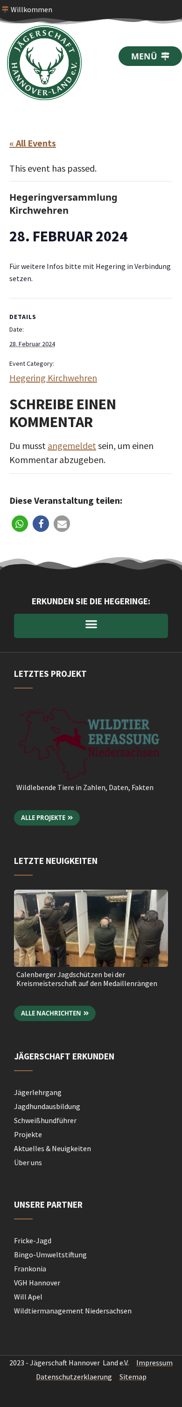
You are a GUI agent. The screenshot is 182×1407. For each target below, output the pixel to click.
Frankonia (30, 1268)
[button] (20, 523)
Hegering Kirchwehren (53, 378)
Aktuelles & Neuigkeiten (52, 1148)
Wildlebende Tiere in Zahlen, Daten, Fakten (85, 787)
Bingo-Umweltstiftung (50, 1254)
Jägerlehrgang (38, 1092)
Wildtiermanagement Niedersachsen (73, 1310)
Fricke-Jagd (32, 1240)
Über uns (28, 1162)
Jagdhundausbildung (47, 1106)
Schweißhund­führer (45, 1120)
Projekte (28, 1134)
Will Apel (28, 1296)
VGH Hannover (37, 1282)
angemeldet (72, 445)
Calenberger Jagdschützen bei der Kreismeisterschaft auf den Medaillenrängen (86, 979)
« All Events (32, 143)
